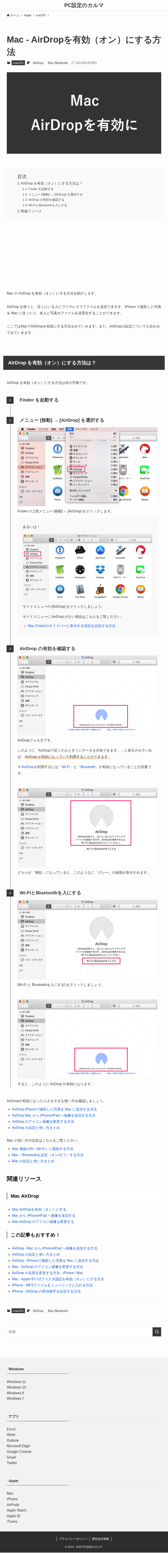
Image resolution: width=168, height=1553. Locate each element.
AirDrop (38, 63)
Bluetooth (87, 767)
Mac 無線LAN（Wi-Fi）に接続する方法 (42, 1149)
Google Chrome (19, 1452)
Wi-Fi (66, 767)
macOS (18, 63)
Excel (11, 1429)
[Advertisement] (84, 253)
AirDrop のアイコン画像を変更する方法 (43, 1121)
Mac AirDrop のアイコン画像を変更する (43, 1222)
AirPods (13, 1505)
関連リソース (31, 211)
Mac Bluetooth (58, 63)
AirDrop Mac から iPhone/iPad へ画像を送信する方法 (53, 1115)
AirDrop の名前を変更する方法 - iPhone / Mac (47, 1273)
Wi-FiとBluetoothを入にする (47, 205)
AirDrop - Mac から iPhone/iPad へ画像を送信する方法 (54, 1248)
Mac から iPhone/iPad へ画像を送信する (43, 1215)
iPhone (12, 1499)
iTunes (12, 1522)
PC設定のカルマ (84, 5)
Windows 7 (15, 1399)
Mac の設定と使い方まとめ (33, 1161)
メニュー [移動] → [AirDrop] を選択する (55, 194)
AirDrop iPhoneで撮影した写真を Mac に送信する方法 (54, 1109)
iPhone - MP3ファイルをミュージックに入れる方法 (52, 1285)
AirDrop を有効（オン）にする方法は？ (52, 183)
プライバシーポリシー (73, 1538)
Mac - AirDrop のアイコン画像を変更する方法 (47, 1267)
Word (11, 1435)
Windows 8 (15, 1393)
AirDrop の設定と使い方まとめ (36, 1128)
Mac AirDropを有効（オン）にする (39, 1209)
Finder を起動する (41, 189)
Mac (10, 1493)
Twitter (12, 1463)
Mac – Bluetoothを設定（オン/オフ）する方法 (48, 1155)
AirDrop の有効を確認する (46, 199)
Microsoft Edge (18, 1446)
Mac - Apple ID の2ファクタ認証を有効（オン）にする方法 (58, 1279)
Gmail (11, 1457)
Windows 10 (16, 1387)
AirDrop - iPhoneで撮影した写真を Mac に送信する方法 (55, 1260)
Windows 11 (16, 1382)
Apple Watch (16, 1510)
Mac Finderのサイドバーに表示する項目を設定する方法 (72, 626)
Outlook (13, 1440)
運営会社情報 (100, 1538)
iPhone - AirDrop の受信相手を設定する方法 (46, 1291)
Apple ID (13, 1516)
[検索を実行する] (156, 1331)
